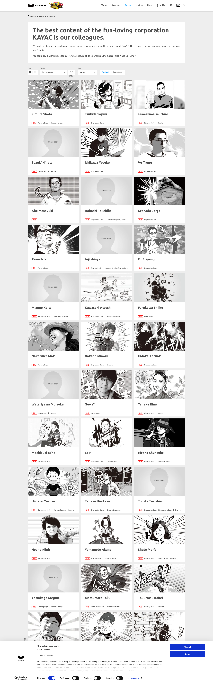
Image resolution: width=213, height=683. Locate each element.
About (150, 5)
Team (41, 16)
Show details (133, 678)
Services (116, 5)
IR (171, 5)
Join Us (161, 5)
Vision (139, 5)
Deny (187, 654)
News (104, 5)
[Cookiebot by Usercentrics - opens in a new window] (21, 678)
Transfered (118, 72)
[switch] (75, 678)
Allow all (187, 647)
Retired (105, 72)
